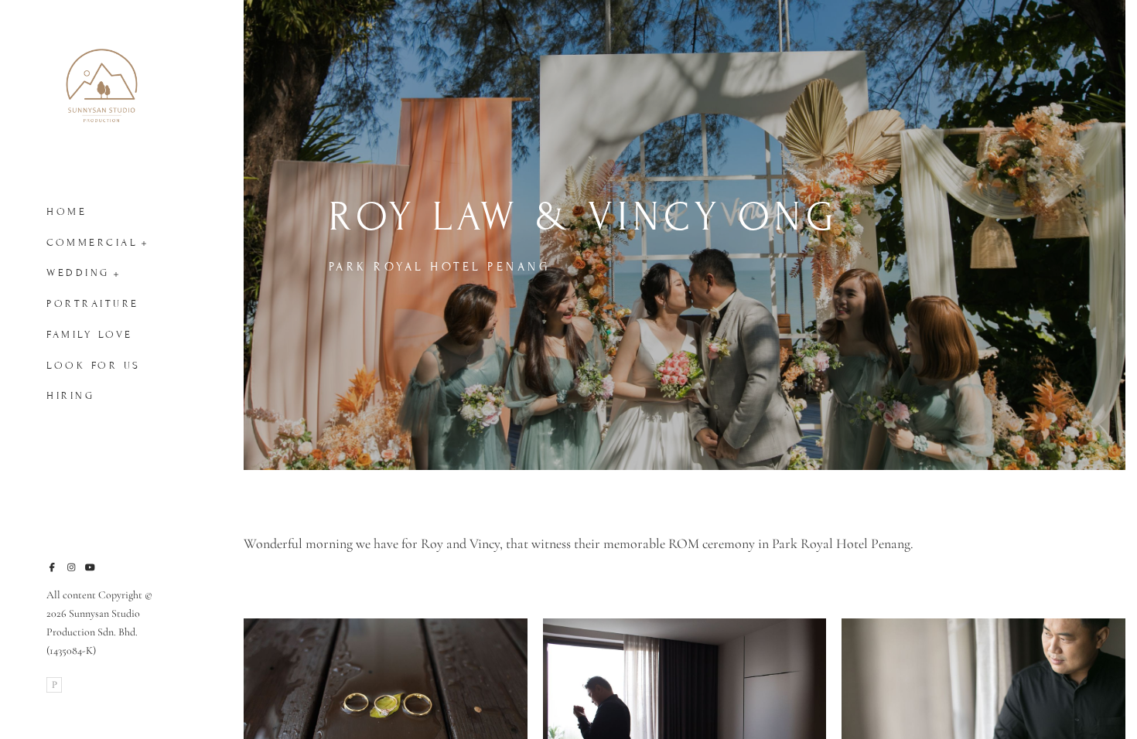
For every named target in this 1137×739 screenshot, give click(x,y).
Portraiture (92, 304)
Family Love (89, 335)
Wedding (78, 273)
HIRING (70, 396)
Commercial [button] (92, 243)
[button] (145, 242)
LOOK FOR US (93, 365)
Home (66, 212)
